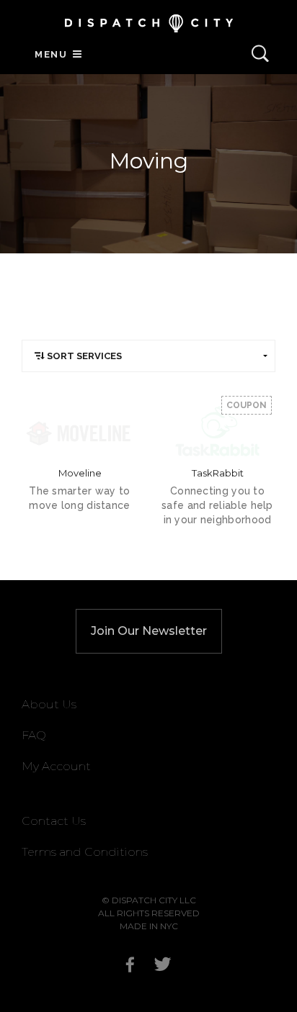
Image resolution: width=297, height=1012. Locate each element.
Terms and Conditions (85, 852)
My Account (56, 766)
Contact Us (54, 821)
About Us (49, 704)
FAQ (34, 735)
